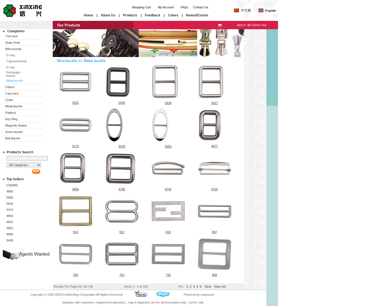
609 (214, 275)
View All (220, 286)
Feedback (152, 15)
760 (75, 275)
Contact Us (200, 7)
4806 (9, 191)
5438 (168, 103)
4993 (9, 216)
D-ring (10, 67)
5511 (75, 102)
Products (130, 15)
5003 (168, 146)
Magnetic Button (16, 125)
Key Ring (11, 119)
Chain (9, 100)
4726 (214, 189)
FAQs (184, 7)
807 (214, 232)
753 (121, 275)
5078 (121, 146)
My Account (166, 7)
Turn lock (11, 36)
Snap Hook (12, 42)
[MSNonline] (141, 296)
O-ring (10, 55)
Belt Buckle (12, 138)
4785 (121, 189)
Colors (173, 15)
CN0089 (11, 185)
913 (75, 232)
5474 (9, 209)
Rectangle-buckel (13, 74)
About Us (108, 15)
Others (10, 87)
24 (79, 286)
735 (168, 275)
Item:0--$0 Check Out (251, 25)
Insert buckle (14, 132)
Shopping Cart (141, 7)
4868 (9, 234)
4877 (214, 146)
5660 (9, 197)
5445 (121, 102)
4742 (168, 189)
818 (168, 232)
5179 (75, 146)
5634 (9, 203)
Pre (180, 286)
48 (85, 286)
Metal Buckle (13, 106)
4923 (9, 222)
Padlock (10, 112)
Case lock (12, 93)
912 (121, 232)
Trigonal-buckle (16, 61)
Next (207, 286)
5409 (9, 240)
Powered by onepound (199, 294)
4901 (9, 228)
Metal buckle (14, 80)
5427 (214, 103)
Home (88, 15)
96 (91, 286)
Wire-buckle (13, 49)
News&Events (197, 15)
